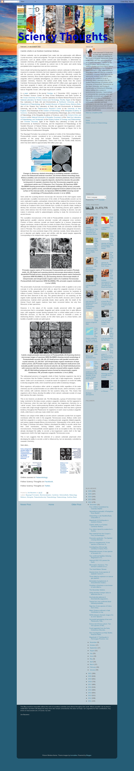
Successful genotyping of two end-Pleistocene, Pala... (100, 620)
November (93, 642)
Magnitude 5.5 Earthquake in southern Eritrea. (99, 521)
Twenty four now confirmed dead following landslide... (100, 602)
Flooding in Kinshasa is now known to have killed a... (101, 586)
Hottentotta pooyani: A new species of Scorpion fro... (101, 552)
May (91, 659)
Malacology (73, 495)
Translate (101, 200)
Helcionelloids (64, 495)
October (93, 645)
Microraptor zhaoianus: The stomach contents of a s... (98, 565)
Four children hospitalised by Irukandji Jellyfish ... (98, 507)
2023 (90, 499)
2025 (90, 494)
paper (26, 93)
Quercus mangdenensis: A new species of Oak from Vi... (99, 543)
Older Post (76, 504)
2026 (90, 491)
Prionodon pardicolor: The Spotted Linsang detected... (100, 539)
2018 (90, 681)
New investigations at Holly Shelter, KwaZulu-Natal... (101, 633)
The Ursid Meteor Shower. (98, 569)
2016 (90, 687)
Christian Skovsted (31, 121)
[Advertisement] (100, 158)
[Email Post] (47, 492)
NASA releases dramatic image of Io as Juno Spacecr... (101, 615)
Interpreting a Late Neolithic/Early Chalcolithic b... (100, 516)
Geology (50, 93)
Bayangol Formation (32, 495)
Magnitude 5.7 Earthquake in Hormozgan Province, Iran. (99, 638)
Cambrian (55, 495)
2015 (90, 690)
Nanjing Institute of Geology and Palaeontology (64, 119)
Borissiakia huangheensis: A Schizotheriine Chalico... (98, 581)
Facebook (49, 482)
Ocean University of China (32, 98)
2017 (90, 684)
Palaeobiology (51, 497)
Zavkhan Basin (72, 497)
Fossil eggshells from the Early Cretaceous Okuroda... (99, 629)
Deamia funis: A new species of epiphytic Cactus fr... (99, 573)
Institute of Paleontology (51, 111)
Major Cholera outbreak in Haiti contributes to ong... (99, 611)
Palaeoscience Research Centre (49, 108)
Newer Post (25, 504)
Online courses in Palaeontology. (97, 123)
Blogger (88, 755)
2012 (90, 698)
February (93, 667)
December (93, 504)
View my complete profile (94, 113)
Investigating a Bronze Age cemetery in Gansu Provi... (99, 548)
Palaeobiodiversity (40, 497)
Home (51, 504)
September (94, 648)
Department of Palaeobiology (30, 104)
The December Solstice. (97, 590)
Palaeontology (41, 477)
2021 (90, 673)
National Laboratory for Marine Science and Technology (40, 100)
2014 (90, 693)
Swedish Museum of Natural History (57, 104)
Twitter (47, 486)
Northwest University (66, 102)
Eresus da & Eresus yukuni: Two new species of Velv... (100, 624)
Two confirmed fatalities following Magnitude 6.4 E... (100, 556)
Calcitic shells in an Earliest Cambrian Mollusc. (98, 525)
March (92, 664)
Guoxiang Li (58, 117)
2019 (90, 679)
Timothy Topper (65, 100)
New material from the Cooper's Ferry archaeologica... (99, 534)
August (92, 650)
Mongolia (30, 497)
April (91, 662)
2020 (90, 676)
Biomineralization (45, 495)
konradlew (73, 755)
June (91, 656)
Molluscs (23, 497)
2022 (90, 502)
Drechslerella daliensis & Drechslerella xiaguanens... (99, 598)
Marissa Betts (76, 104)
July (91, 653)
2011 (90, 701)
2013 (90, 695)
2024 (90, 496)
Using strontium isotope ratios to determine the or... (100, 593)
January (93, 670)
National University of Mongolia (42, 117)
